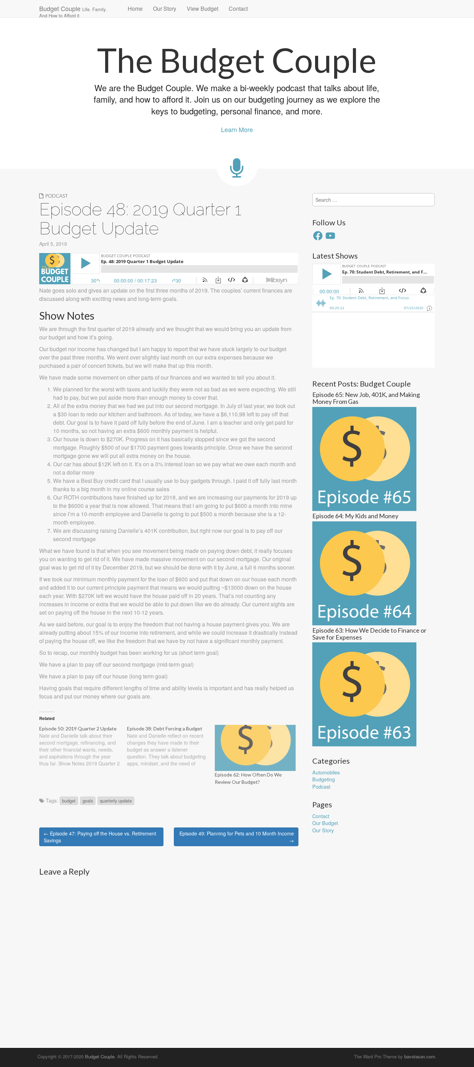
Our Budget (325, 822)
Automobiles (326, 772)
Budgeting (323, 779)
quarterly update (116, 801)
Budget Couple (73, 10)
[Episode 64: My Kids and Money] (364, 572)
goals (88, 801)
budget (69, 801)
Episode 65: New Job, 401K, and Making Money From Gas (366, 398)
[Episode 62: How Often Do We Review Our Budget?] (255, 748)
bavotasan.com (419, 1056)
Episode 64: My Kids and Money (355, 516)
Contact (238, 8)
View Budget (202, 8)
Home (135, 8)
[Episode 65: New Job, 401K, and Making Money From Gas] (364, 458)
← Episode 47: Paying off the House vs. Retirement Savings (100, 837)
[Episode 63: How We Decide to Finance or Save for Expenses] (364, 693)
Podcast (56, 196)
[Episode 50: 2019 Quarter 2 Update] (83, 746)
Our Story (164, 8)
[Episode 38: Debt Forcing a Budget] (171, 746)
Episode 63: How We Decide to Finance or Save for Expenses (369, 633)
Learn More (237, 129)
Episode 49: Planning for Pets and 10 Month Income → (236, 837)
